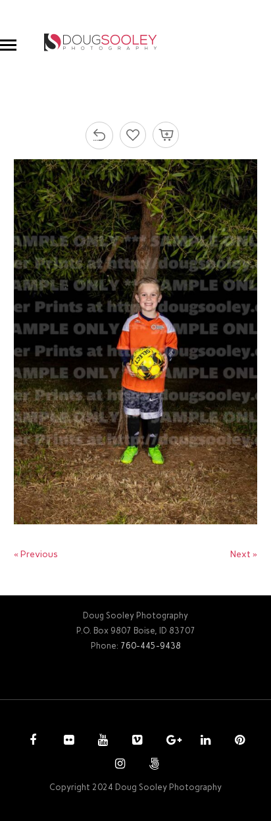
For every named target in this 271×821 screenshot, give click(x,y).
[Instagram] (118, 765)
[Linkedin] (204, 741)
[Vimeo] (135, 741)
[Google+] (170, 741)
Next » (243, 554)
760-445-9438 (150, 646)
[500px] (152, 765)
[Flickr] (67, 741)
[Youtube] (101, 741)
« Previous (36, 554)
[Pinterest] (238, 741)
